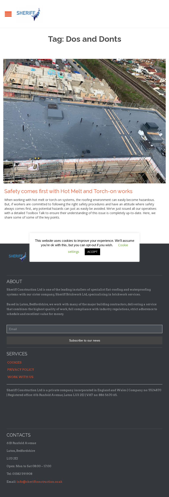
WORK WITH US (20, 377)
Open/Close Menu (8, 14)
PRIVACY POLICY (20, 369)
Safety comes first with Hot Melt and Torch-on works (68, 191)
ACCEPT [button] (92, 252)
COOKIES (14, 362)
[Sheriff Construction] (29, 14)
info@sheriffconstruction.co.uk (39, 481)
